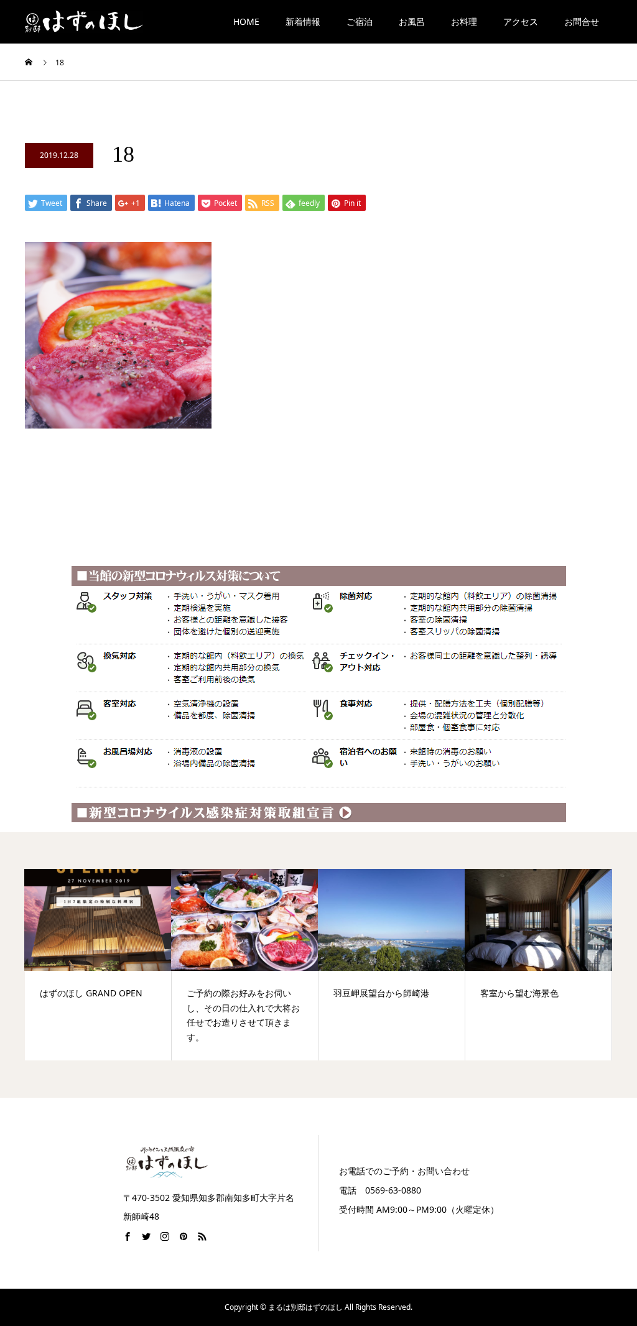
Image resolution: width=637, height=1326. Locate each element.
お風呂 (412, 21)
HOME (246, 21)
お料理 (464, 21)
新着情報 (303, 21)
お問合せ (581, 21)
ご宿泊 (359, 21)
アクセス (520, 21)
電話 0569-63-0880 (380, 1190)
